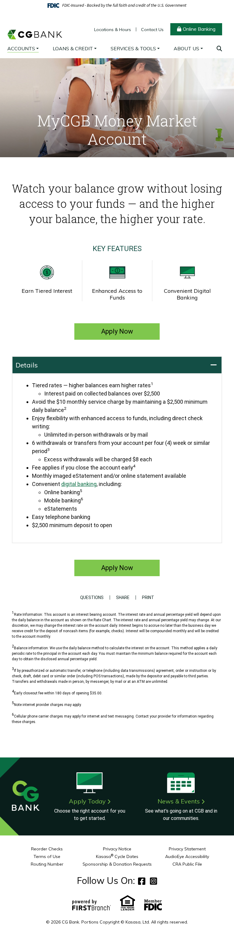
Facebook (141, 881)
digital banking (79, 484)
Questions (92, 597)
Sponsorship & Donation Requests (117, 864)
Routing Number (47, 864)
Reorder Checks (47, 849)
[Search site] (219, 48)
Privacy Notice (117, 849)
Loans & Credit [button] (73, 48)
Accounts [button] (21, 48)
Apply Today (87, 801)
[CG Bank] (34, 28)
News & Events (179, 801)
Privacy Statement (187, 849)
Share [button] (122, 597)
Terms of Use (47, 856)
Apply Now (117, 331)
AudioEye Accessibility (187, 856)
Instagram (153, 881)
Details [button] (27, 365)
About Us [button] (186, 48)
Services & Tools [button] (133, 48)
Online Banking (199, 29)
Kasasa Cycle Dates (117, 856)
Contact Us (152, 29)
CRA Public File (187, 864)
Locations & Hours (112, 29)
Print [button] (148, 597)
